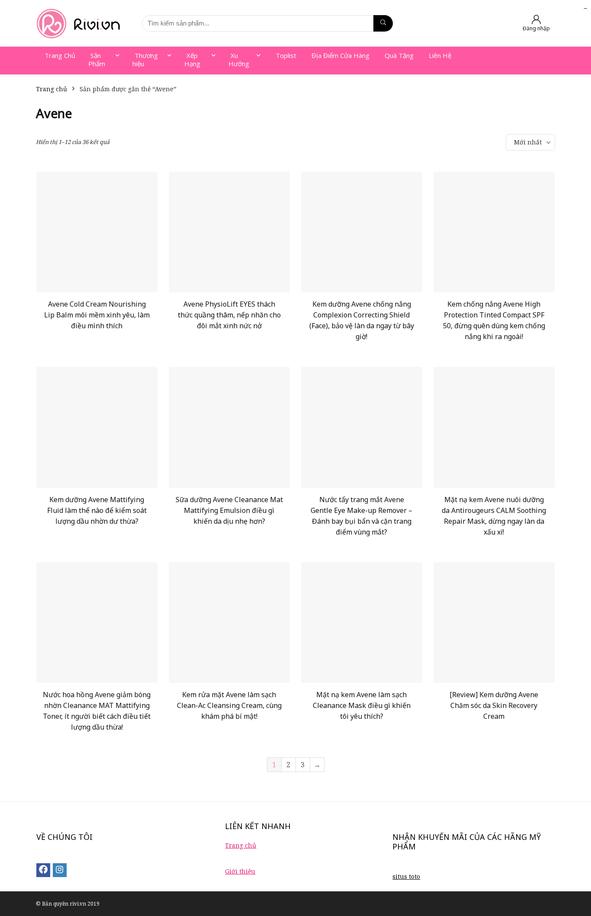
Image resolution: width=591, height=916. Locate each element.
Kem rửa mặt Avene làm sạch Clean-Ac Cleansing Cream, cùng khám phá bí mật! (229, 705)
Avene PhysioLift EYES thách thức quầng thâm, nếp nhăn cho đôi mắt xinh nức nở (229, 314)
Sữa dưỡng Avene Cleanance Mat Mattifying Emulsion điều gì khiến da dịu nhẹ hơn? (229, 510)
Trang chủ (51, 89)
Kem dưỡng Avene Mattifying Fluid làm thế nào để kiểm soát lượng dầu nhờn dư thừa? (97, 510)
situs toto (406, 876)
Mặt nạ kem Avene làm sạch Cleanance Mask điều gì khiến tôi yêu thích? (362, 705)
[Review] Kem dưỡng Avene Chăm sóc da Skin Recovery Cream (494, 705)
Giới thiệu (240, 871)
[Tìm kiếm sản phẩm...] (383, 23)
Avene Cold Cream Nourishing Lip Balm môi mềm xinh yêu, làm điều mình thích (97, 314)
